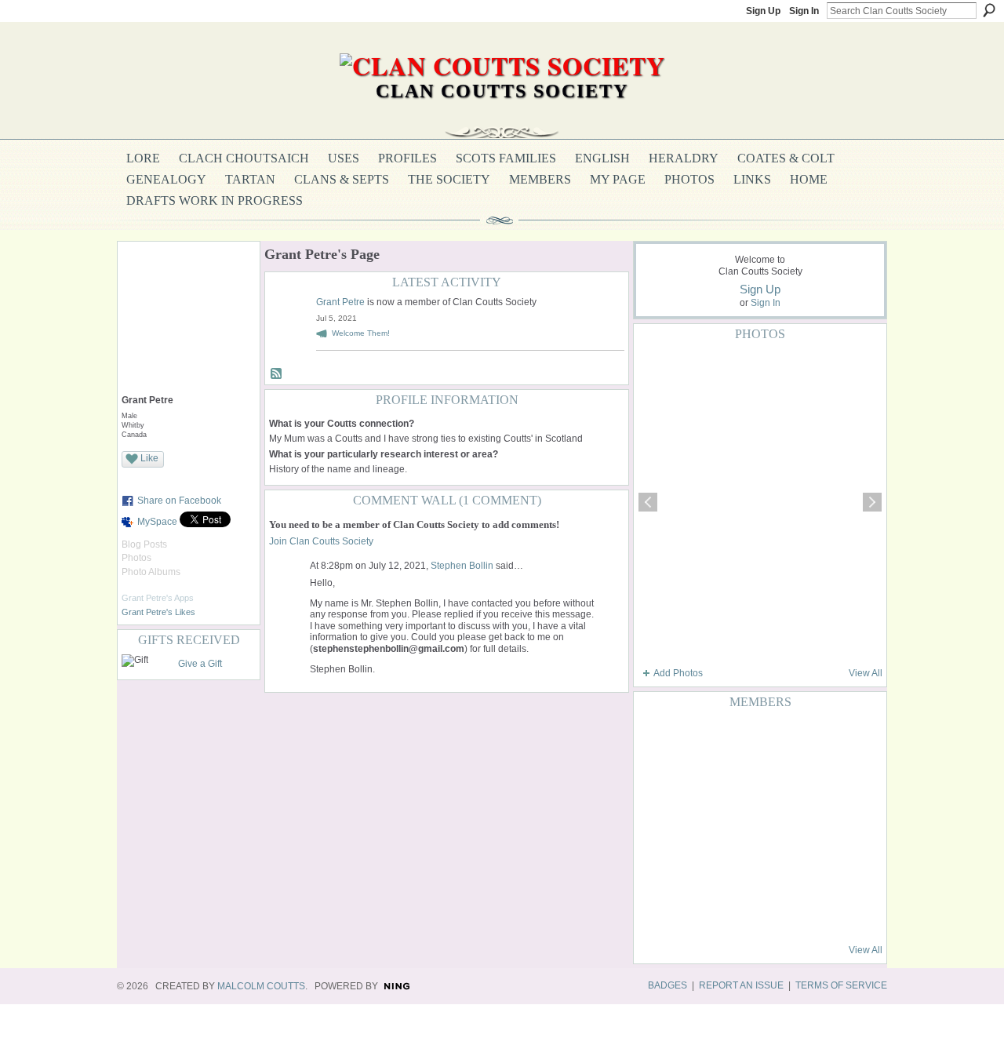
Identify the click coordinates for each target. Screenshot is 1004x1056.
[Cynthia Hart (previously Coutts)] (656, 741)
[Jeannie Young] (849, 911)
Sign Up (763, 10)
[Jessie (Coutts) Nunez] (810, 784)
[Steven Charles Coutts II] (772, 784)
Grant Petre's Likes (158, 612)
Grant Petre (340, 302)
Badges (667, 985)
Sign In (804, 10)
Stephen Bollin (462, 565)
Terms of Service (841, 985)
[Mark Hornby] (733, 911)
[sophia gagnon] (810, 826)
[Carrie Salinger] (772, 741)
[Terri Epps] (695, 741)
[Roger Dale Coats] (695, 826)
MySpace (157, 521)
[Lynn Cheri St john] (772, 868)
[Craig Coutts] (695, 911)
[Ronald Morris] (733, 741)
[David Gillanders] (810, 741)
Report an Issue (741, 985)
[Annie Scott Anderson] (656, 784)
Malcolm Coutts (261, 986)
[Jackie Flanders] (810, 868)
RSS (277, 374)
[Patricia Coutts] (810, 911)
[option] (760, 502)
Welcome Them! (361, 333)
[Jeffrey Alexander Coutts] (849, 741)
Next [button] (872, 502)
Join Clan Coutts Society (321, 541)
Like (149, 458)
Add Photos (678, 673)
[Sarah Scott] (772, 826)
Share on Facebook (179, 500)
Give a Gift (200, 663)
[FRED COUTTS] (656, 911)
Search (989, 10)
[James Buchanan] (849, 784)
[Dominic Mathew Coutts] (656, 826)
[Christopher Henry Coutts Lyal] (733, 826)
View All (865, 673)
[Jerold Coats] (849, 868)
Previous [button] (647, 502)
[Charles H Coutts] (656, 868)
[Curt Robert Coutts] (849, 826)
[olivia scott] (695, 784)
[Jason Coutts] (695, 868)
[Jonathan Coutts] (772, 911)
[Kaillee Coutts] (733, 868)
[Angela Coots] (733, 784)
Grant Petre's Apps (158, 598)
